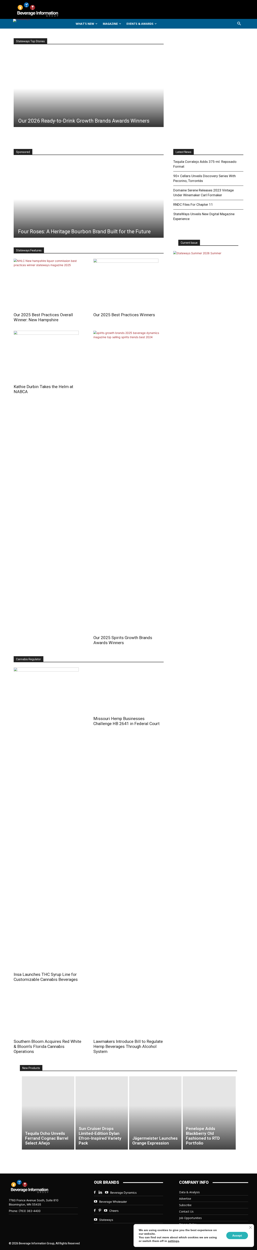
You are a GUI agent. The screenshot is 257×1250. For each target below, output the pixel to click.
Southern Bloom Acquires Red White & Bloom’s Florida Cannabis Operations (47, 1046)
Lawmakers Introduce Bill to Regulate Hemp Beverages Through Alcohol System (128, 1046)
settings (173, 1241)
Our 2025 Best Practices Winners (124, 314)
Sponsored (23, 152)
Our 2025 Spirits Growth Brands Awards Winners (122, 640)
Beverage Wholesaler (113, 1201)
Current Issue (189, 242)
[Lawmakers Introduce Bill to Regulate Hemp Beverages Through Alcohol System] (128, 1013)
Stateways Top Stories (30, 41)
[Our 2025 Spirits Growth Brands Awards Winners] (128, 482)
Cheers (113, 1210)
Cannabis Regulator (28, 659)
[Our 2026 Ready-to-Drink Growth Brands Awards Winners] (89, 88)
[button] (239, 24)
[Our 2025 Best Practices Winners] (128, 284)
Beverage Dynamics (123, 1192)
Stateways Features (29, 250)
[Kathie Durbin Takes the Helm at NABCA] (49, 356)
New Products (31, 1068)
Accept (237, 1235)
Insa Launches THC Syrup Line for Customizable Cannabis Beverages (46, 977)
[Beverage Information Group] (51, 9)
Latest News (183, 152)
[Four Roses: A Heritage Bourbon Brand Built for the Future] (89, 199)
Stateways (106, 1219)
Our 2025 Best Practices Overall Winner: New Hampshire (43, 317)
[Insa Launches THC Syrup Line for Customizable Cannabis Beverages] (49, 818)
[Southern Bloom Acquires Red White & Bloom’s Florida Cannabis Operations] (49, 1013)
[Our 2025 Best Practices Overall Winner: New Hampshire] (49, 284)
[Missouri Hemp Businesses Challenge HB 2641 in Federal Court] (128, 690)
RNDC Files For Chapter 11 (193, 204)
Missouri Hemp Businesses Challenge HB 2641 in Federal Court (126, 721)
